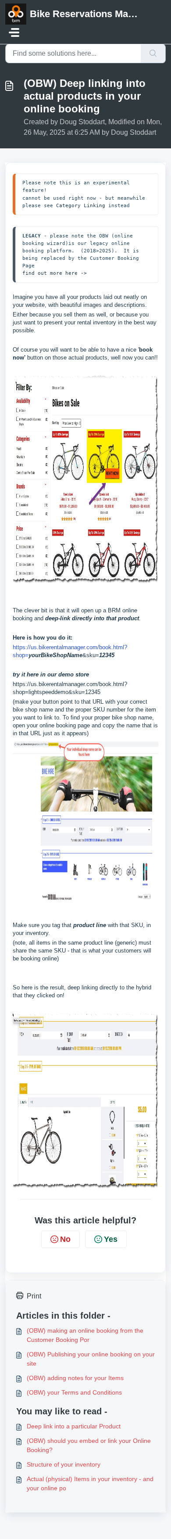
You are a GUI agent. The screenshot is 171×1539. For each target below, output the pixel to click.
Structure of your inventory (63, 1464)
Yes (111, 1239)
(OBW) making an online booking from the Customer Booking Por (85, 1335)
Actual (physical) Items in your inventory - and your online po (90, 1483)
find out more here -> (54, 273)
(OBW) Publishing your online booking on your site (91, 1359)
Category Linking (80, 205)
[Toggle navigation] (14, 32)
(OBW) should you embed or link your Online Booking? (89, 1445)
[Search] (153, 53)
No (65, 1239)
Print (34, 1296)
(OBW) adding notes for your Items (75, 1377)
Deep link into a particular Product (74, 1426)
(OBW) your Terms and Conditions (74, 1392)
